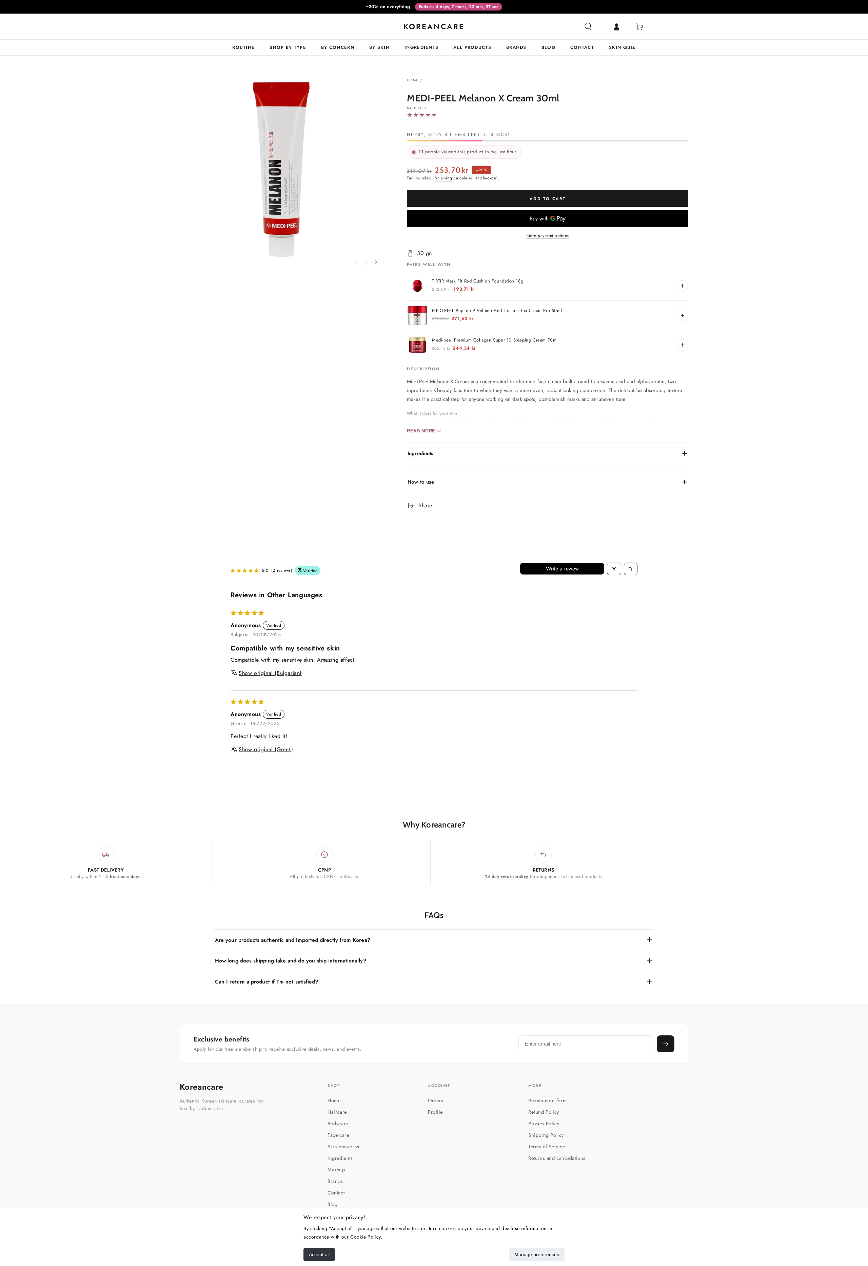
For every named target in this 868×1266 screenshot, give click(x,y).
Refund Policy (543, 1111)
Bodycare (338, 1123)
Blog (548, 47)
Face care (338, 1134)
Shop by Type (288, 47)
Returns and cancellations (557, 1158)
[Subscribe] (665, 1043)
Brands (516, 47)
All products (472, 47)
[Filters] (614, 569)
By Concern (337, 47)
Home (412, 80)
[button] (588, 26)
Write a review (562, 568)
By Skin (379, 47)
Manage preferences (536, 1254)
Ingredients (421, 47)
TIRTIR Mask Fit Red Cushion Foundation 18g (477, 281)
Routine (243, 47)
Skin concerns (343, 1146)
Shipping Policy (546, 1134)
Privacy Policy (543, 1123)
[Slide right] (374, 262)
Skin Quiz (622, 47)
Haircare (337, 1111)
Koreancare (201, 1087)
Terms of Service (546, 1146)
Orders (435, 1100)
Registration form (547, 1100)
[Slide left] (357, 262)
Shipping (443, 178)
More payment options (548, 236)
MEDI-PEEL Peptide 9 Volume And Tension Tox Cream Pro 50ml (497, 311)
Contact (582, 47)
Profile (435, 1111)
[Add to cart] (682, 286)
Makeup (336, 1169)
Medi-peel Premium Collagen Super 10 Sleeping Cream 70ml (495, 340)
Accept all (319, 1254)
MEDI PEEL (417, 108)
